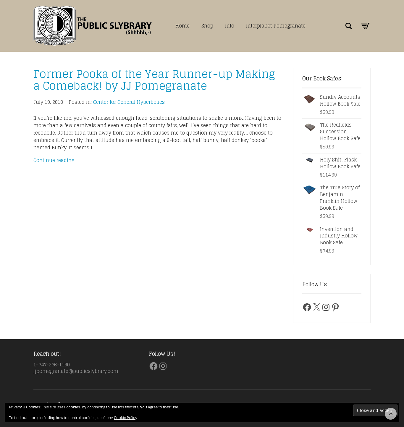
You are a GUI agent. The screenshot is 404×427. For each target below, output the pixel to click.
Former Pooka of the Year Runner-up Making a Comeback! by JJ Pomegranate (154, 79)
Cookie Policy (125, 418)
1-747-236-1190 (51, 364)
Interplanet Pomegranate (276, 26)
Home (182, 26)
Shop (207, 26)
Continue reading (54, 160)
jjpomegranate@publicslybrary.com (75, 371)
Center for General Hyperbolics (129, 102)
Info (229, 26)
